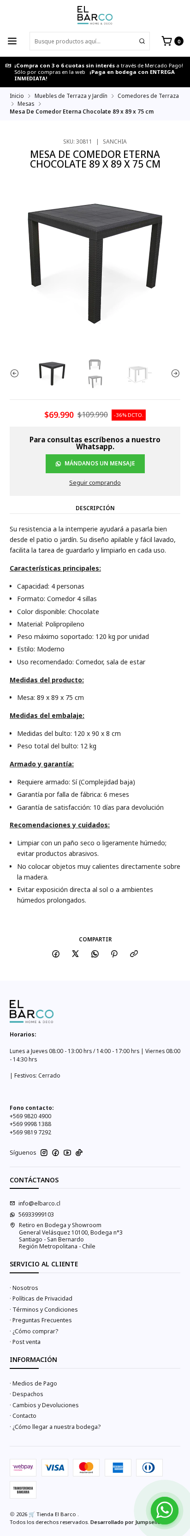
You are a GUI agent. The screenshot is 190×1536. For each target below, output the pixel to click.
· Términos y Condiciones (44, 1309)
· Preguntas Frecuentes (41, 1320)
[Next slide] (173, 373)
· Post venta (25, 1342)
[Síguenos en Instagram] (44, 1153)
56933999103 (36, 1214)
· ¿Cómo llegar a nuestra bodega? (55, 1427)
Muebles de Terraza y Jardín (71, 96)
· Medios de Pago (33, 1383)
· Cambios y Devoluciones (44, 1405)
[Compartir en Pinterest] (114, 954)
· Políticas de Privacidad (41, 1298)
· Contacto (23, 1416)
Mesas (26, 104)
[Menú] (12, 41)
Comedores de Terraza (148, 96)
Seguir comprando (95, 483)
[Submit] (142, 41)
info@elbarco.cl (39, 1203)
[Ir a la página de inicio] (95, 15)
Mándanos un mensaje (100, 463)
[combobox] (90, 41)
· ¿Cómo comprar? (34, 1331)
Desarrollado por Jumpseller (126, 1521)
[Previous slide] (17, 373)
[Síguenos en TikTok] (79, 1153)
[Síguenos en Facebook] (55, 1153)
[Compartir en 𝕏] (76, 954)
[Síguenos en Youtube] (67, 1153)
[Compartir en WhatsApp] (94, 954)
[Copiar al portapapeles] (134, 954)
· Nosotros (24, 1288)
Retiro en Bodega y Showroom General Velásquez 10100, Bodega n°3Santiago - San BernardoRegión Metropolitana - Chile (71, 1235)
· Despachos (26, 1394)
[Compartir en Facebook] (56, 954)
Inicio (17, 96)
